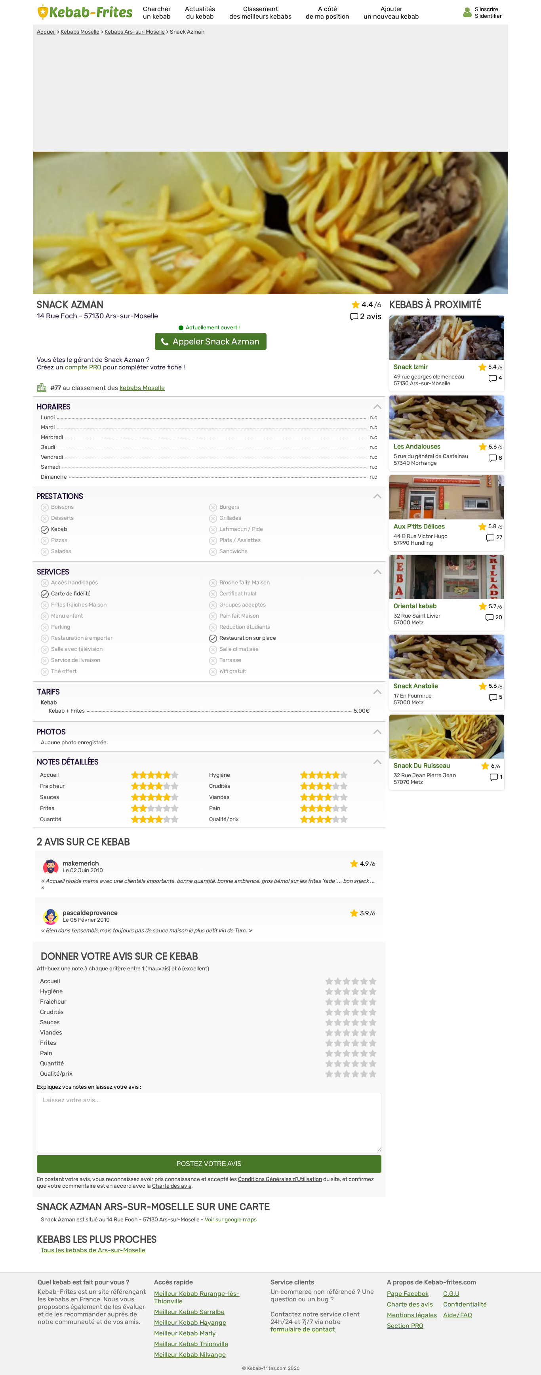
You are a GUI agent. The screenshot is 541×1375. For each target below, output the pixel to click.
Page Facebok (408, 1293)
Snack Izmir (411, 367)
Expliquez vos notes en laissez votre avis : (89, 1087)
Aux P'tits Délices (419, 526)
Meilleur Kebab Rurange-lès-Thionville (197, 1297)
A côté (327, 12)
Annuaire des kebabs (85, 12)
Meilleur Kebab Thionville (191, 1344)
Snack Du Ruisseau (422, 765)
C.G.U (451, 1293)
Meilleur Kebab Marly (185, 1333)
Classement (260, 12)
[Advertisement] (270, 94)
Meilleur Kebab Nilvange (190, 1354)
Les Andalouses (417, 446)
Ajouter (391, 12)
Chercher (157, 12)
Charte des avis (171, 1186)
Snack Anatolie (416, 686)
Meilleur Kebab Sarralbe (189, 1312)
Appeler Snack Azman (216, 341)
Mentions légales (412, 1315)
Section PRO (405, 1325)
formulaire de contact (302, 1329)
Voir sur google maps (231, 1219)
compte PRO (83, 367)
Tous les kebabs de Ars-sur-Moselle (93, 1250)
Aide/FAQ (457, 1315)
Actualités (200, 12)
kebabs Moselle (142, 388)
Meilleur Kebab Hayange (190, 1322)
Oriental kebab (415, 606)
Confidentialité (465, 1304)
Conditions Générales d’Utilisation (280, 1179)
